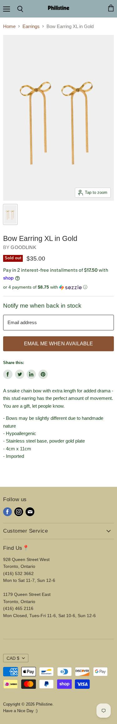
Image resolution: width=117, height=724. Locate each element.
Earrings (31, 26)
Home (9, 26)
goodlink (23, 247)
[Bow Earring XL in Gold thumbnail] (10, 214)
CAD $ (13, 658)
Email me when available (58, 343)
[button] (58, 287)
